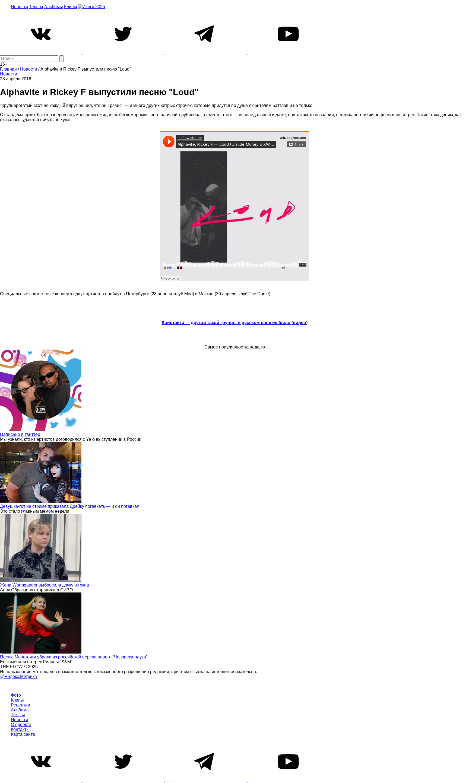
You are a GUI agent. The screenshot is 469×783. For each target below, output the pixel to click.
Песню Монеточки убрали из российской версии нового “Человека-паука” (73, 657)
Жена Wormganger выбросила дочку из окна (44, 585)
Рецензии (20, 705)
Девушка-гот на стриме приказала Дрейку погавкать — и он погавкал (69, 506)
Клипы (70, 6)
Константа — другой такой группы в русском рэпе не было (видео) (235, 322)
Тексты (36, 6)
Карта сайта (23, 734)
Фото (16, 695)
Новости (19, 6)
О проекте (21, 724)
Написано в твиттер (20, 434)
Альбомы (53, 6)
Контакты (20, 729)
